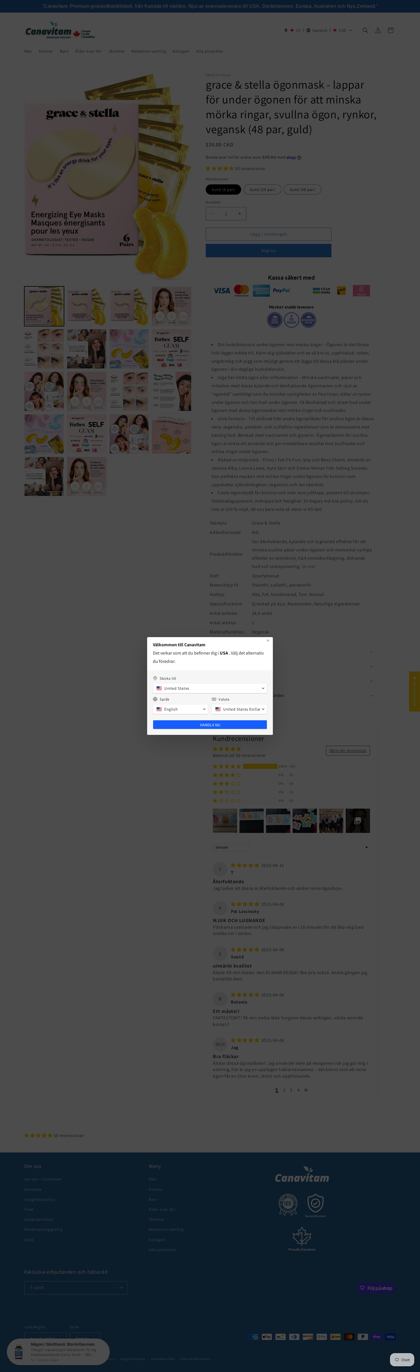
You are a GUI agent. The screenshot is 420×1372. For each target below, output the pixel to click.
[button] (210, 688)
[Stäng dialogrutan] (268, 640)
